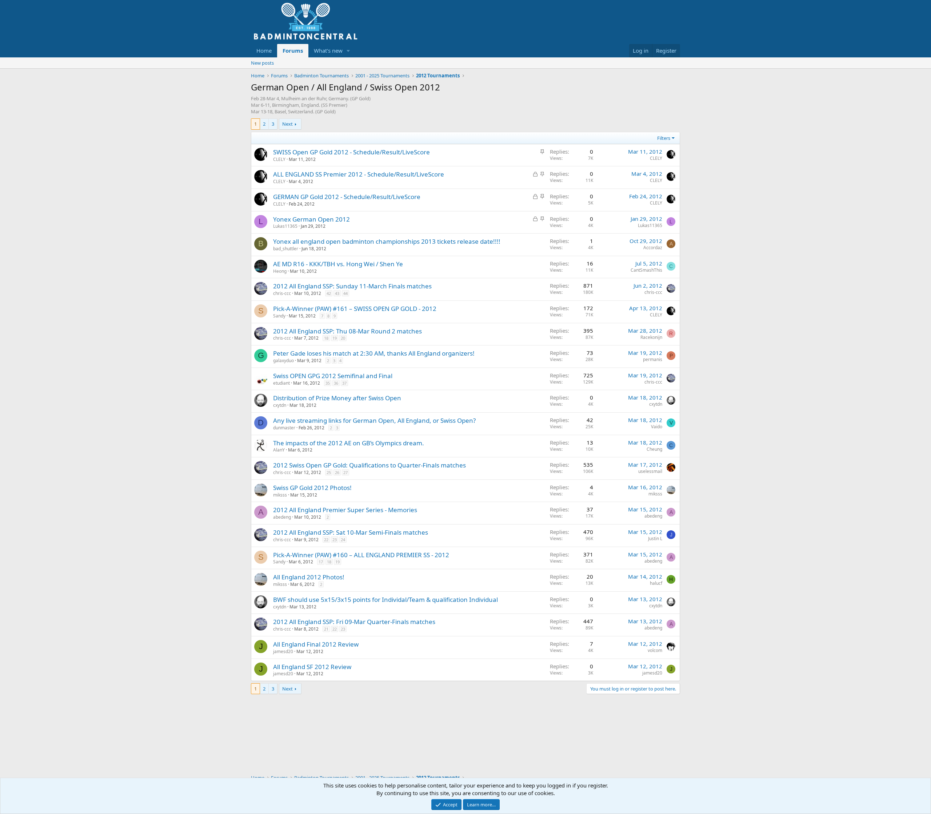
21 (326, 629)
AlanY (279, 450)
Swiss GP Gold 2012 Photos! (312, 487)
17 (321, 561)
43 (337, 293)
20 (343, 338)
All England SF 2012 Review (312, 667)
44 (345, 293)
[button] (348, 50)
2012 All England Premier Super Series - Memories (345, 510)
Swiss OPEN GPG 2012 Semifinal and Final (332, 376)
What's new (328, 50)
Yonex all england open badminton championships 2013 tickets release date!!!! (386, 241)
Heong (280, 271)
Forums (293, 50)
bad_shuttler (285, 249)
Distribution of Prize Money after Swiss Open (337, 398)
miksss (280, 495)
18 (326, 338)
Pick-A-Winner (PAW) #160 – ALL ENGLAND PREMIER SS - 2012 (361, 555)
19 (334, 338)
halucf (656, 583)
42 (329, 293)
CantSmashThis (646, 270)
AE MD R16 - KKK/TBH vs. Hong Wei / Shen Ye (338, 264)
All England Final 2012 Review (316, 644)
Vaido (656, 427)
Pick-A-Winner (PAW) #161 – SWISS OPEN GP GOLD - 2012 (354, 308)
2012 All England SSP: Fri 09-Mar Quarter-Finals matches (354, 621)
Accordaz (652, 247)
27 (345, 472)
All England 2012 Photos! (308, 577)
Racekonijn (651, 337)
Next (287, 124)
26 (337, 472)
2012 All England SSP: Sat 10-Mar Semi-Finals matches (350, 532)
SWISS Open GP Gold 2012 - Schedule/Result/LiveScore (351, 152)
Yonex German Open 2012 (311, 219)
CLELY (279, 159)
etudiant (281, 383)
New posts (262, 63)
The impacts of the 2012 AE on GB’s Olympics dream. (348, 443)
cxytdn (279, 405)
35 (327, 383)
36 (336, 383)
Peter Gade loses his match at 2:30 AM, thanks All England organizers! (374, 353)
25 (329, 472)
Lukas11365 (285, 226)
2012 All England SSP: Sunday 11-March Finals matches (352, 286)
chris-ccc (282, 293)
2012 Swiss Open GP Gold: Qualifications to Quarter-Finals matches (369, 465)
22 (326, 539)
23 (334, 539)
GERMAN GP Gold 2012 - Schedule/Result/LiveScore (346, 197)
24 (343, 539)
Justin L (655, 538)
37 (344, 383)
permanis (652, 359)
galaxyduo (283, 360)
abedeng (282, 517)
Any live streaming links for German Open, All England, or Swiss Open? (374, 420)
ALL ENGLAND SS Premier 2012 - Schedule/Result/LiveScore (358, 174)
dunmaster (284, 428)
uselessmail (650, 471)
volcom (655, 650)
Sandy (279, 316)
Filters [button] (663, 138)
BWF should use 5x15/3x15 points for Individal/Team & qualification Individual (385, 599)
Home (264, 50)
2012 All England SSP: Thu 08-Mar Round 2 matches (347, 331)
